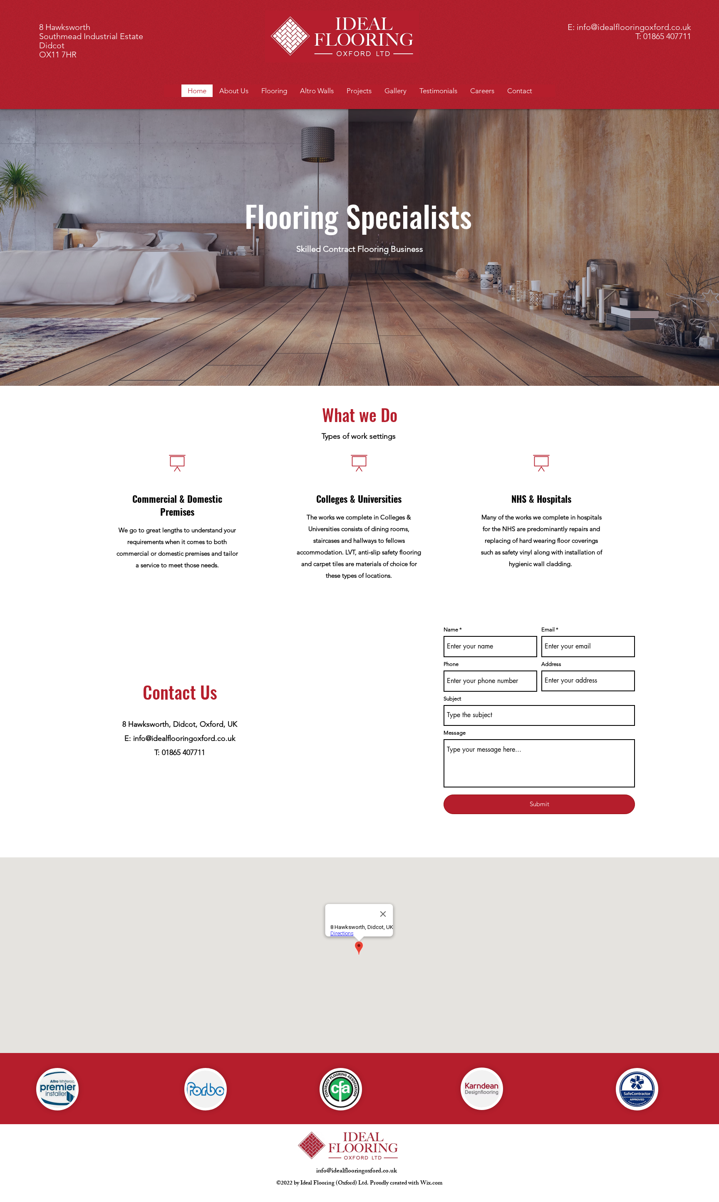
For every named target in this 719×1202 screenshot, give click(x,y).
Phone (451, 664)
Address (551, 664)
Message (455, 732)
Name (451, 629)
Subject (452, 698)
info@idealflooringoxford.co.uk (634, 27)
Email (548, 629)
